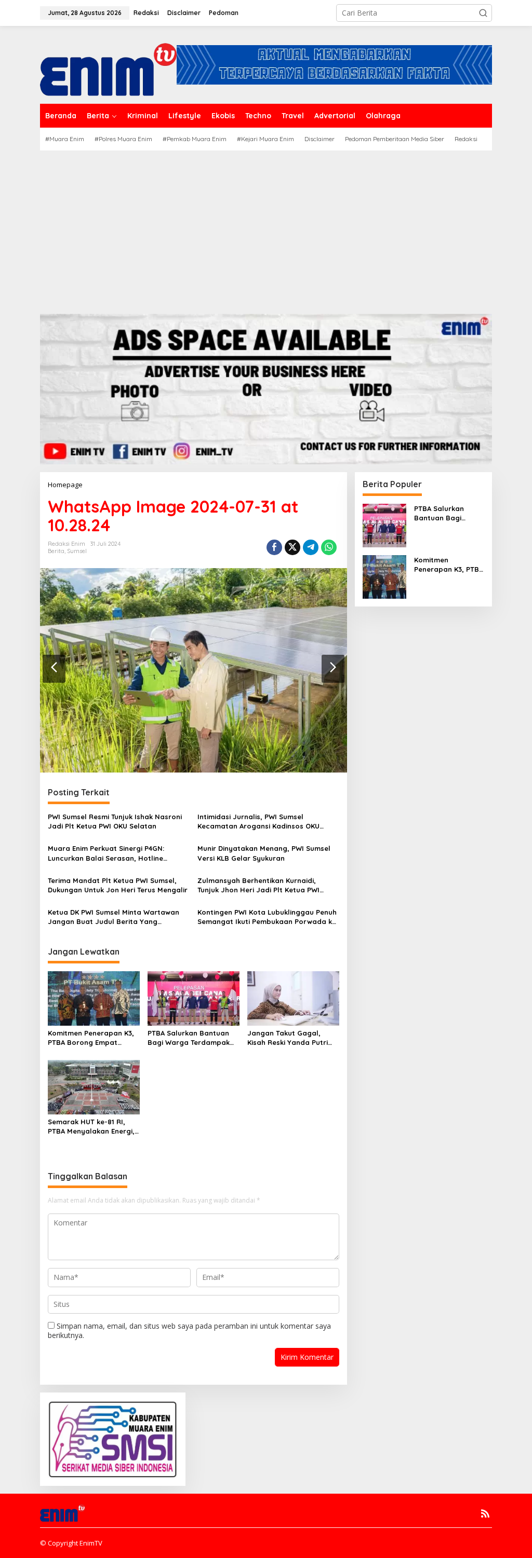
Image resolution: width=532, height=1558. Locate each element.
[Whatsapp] (329, 547)
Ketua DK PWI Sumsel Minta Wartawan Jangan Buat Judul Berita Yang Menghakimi (113, 917)
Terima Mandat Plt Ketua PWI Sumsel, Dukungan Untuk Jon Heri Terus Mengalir (118, 885)
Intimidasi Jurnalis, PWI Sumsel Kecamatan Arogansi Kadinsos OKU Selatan (258, 821)
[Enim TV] (108, 64)
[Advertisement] (266, 228)
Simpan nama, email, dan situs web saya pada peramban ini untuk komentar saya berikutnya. (189, 1330)
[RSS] (485, 1513)
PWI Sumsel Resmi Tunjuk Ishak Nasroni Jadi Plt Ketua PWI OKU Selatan (115, 821)
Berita (56, 551)
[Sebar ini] (274, 547)
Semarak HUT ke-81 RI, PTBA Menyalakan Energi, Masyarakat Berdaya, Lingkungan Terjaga (91, 1127)
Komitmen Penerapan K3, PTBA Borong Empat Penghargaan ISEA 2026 (91, 1038)
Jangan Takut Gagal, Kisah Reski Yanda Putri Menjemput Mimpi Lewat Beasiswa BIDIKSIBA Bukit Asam (290, 1038)
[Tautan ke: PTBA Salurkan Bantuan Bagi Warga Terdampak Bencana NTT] (384, 525)
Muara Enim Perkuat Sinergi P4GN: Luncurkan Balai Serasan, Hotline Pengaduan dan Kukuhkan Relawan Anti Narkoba (116, 853)
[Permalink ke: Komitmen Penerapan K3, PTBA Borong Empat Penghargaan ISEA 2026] (94, 997)
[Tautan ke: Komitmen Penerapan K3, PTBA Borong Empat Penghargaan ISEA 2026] (384, 576)
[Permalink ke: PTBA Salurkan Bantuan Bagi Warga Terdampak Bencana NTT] (194, 997)
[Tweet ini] (292, 547)
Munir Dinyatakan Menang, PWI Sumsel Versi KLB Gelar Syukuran (263, 853)
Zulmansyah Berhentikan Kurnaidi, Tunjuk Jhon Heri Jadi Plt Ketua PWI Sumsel (258, 885)
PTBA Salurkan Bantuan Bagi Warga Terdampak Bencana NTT (189, 1038)
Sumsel (77, 551)
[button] (483, 13)
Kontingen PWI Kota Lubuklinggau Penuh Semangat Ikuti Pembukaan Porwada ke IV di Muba (267, 917)
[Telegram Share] (310, 547)
